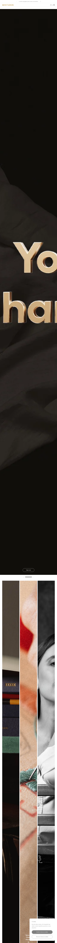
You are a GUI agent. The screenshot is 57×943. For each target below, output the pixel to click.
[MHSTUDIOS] (8, 5)
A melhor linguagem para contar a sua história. (28, 1)
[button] (51, 5)
